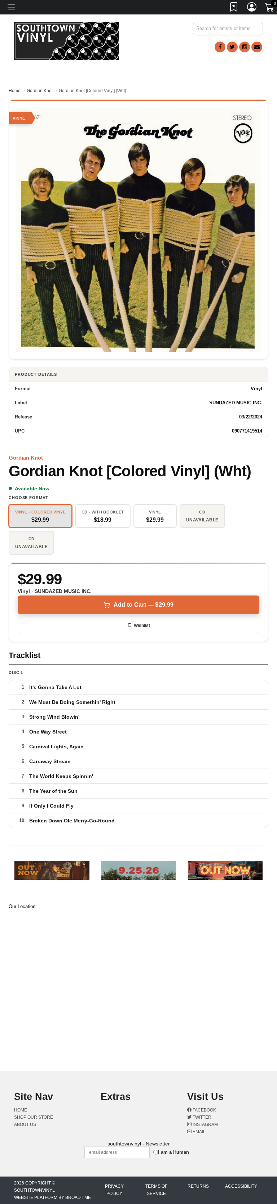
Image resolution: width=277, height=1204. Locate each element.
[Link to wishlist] (234, 8)
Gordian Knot (40, 90)
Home (15, 90)
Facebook (204, 1110)
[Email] (257, 47)
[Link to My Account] (252, 8)
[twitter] (232, 47)
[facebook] (220, 47)
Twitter (201, 1117)
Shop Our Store (33, 1117)
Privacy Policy (114, 1190)
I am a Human (173, 1152)
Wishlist (142, 625)
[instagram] (244, 47)
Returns (198, 1186)
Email (199, 1131)
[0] (270, 8)
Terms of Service (156, 1190)
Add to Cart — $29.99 (143, 605)
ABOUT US (25, 1124)
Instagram (205, 1124)
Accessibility (241, 1186)
